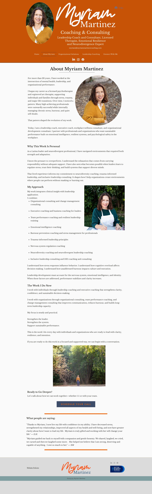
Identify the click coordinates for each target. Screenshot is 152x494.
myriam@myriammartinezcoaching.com (85, 48)
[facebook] (83, 59)
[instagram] (78, 59)
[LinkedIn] (73, 59)
